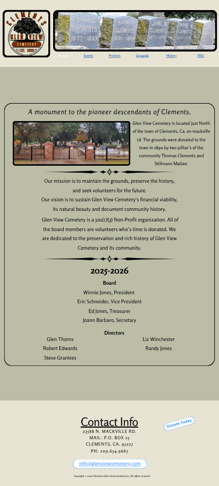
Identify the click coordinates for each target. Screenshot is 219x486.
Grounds (142, 56)
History (171, 56)
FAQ (201, 56)
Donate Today (179, 423)
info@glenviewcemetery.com (110, 464)
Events (89, 56)
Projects (115, 56)
